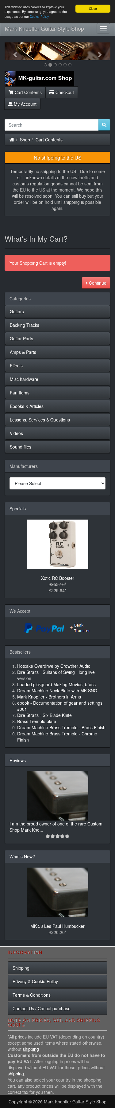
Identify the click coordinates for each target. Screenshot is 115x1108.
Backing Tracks (24, 325)
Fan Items (19, 393)
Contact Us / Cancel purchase (42, 1008)
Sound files (20, 447)
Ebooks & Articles (27, 406)
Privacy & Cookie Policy (35, 981)
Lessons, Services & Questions (40, 420)
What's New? (22, 856)
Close (93, 8)
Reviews (18, 760)
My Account (24, 104)
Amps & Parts (23, 352)
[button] (13, 51)
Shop (25, 140)
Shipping (21, 968)
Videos (16, 433)
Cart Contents (27, 92)
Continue (97, 283)
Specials (18, 508)
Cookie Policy (39, 16)
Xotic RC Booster (57, 578)
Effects (16, 365)
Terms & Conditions (32, 995)
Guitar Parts (21, 338)
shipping (31, 1049)
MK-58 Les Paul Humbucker (57, 926)
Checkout (64, 92)
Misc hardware (24, 379)
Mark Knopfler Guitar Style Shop (44, 28)
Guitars (17, 311)
